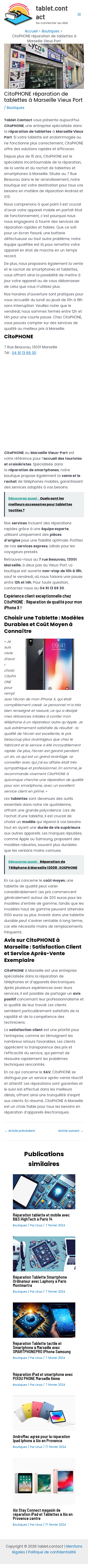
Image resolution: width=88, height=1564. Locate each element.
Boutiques (15, 107)
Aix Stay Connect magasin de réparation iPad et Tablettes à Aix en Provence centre (43, 1514)
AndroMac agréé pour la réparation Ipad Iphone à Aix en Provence (41, 1438)
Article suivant (70, 1130)
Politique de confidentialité (52, 1552)
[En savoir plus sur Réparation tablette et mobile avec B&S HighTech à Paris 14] (44, 1191)
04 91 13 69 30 (24, 352)
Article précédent (20, 1130)
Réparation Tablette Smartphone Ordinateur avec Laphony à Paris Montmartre (40, 1281)
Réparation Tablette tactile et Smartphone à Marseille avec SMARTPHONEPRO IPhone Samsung (42, 1347)
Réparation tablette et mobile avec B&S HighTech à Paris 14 (41, 1216)
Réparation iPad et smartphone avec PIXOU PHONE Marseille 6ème (43, 1376)
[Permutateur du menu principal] (79, 14)
